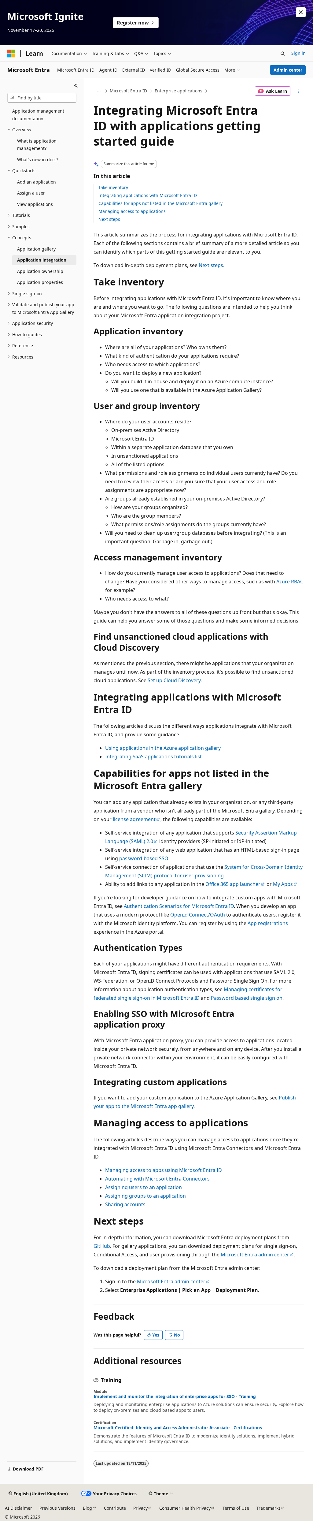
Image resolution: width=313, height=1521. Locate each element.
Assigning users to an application (143, 1187)
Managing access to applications (132, 211)
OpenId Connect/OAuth (197, 914)
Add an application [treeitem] (36, 182)
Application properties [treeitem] (40, 282)
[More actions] (298, 91)
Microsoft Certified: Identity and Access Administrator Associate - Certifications (178, 1427)
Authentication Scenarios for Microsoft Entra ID (179, 906)
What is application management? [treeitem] (37, 144)
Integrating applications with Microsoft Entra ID (147, 195)
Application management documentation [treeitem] (38, 114)
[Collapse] (76, 86)
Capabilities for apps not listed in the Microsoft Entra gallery (160, 203)
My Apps (283, 884)
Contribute (115, 1508)
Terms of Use (236, 1508)
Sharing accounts (125, 1204)
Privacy (140, 1508)
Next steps (109, 219)
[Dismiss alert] (301, 12)
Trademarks (268, 1508)
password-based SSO (143, 858)
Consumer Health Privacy (185, 1508)
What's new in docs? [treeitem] (37, 159)
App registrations (268, 923)
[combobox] (41, 98)
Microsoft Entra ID (128, 91)
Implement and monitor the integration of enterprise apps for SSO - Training (175, 1396)
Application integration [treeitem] (41, 260)
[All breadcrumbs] (99, 91)
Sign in (298, 53)
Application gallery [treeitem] (36, 249)
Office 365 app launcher (232, 884)
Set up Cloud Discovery (174, 680)
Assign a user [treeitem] (31, 193)
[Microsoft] (11, 54)
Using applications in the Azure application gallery (163, 748)
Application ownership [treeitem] (40, 271)
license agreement (134, 819)
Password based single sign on (246, 998)
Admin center (288, 70)
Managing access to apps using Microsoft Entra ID (163, 1170)
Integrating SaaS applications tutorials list (153, 756)
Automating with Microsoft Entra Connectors (157, 1178)
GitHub (102, 1246)
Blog (87, 1508)
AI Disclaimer (18, 1508)
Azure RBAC (289, 581)
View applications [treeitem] (35, 204)
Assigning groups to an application (145, 1195)
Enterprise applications (178, 91)
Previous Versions (57, 1508)
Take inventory (113, 187)
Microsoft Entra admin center (255, 1254)
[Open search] (283, 53)
